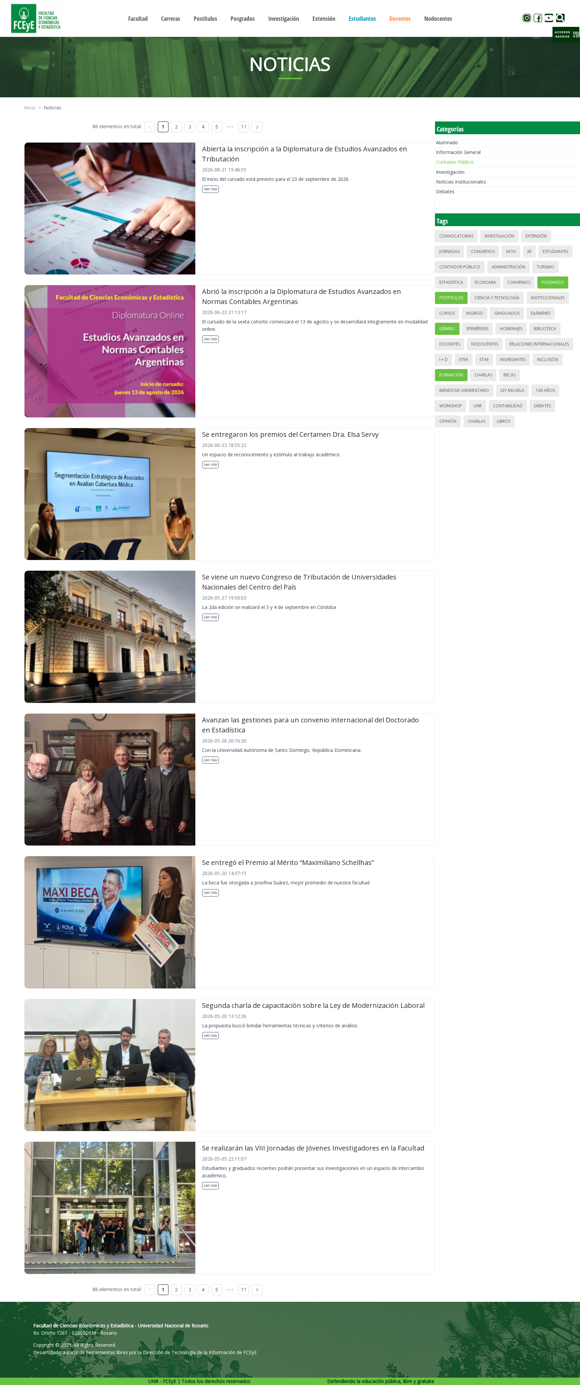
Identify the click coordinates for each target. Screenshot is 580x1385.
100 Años (545, 390)
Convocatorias (456, 236)
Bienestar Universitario (464, 390)
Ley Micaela (512, 390)
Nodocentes (484, 344)
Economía (485, 282)
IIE (529, 251)
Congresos (483, 251)
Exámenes (540, 313)
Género (447, 328)
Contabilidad (508, 406)
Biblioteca (545, 328)
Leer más (210, 189)
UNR (477, 406)
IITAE (484, 359)
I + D (443, 359)
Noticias (52, 107)
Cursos (447, 313)
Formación (451, 375)
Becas (509, 375)
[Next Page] (257, 126)
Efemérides (477, 328)
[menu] (290, 18)
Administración (508, 267)
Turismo (545, 267)
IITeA (463, 359)
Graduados (507, 313)
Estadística (451, 282)
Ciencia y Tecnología (497, 298)
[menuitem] (138, 18)
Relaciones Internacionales (539, 344)
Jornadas (449, 251)
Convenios (519, 282)
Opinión (447, 421)
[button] (565, 34)
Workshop (450, 406)
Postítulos (451, 298)
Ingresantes (513, 359)
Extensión (536, 236)
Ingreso (474, 313)
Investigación (450, 172)
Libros (503, 421)
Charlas (483, 375)
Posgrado (553, 282)
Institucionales (548, 298)
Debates (445, 191)
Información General (458, 152)
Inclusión (547, 359)
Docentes (449, 344)
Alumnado (447, 142)
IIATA (511, 251)
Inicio (30, 107)
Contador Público (455, 162)
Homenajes (511, 328)
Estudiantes (555, 251)
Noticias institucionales (461, 181)
